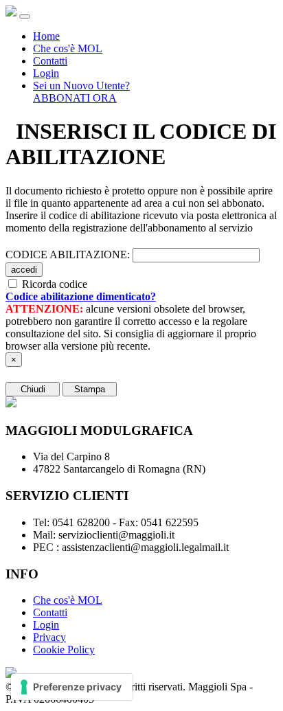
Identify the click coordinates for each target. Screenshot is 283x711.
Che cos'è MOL (67, 48)
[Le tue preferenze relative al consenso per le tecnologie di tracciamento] (72, 687)
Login (46, 73)
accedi (24, 269)
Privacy (49, 637)
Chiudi (33, 389)
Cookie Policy (64, 649)
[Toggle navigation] (24, 16)
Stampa (89, 389)
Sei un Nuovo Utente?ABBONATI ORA (81, 92)
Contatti (50, 61)
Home (46, 36)
